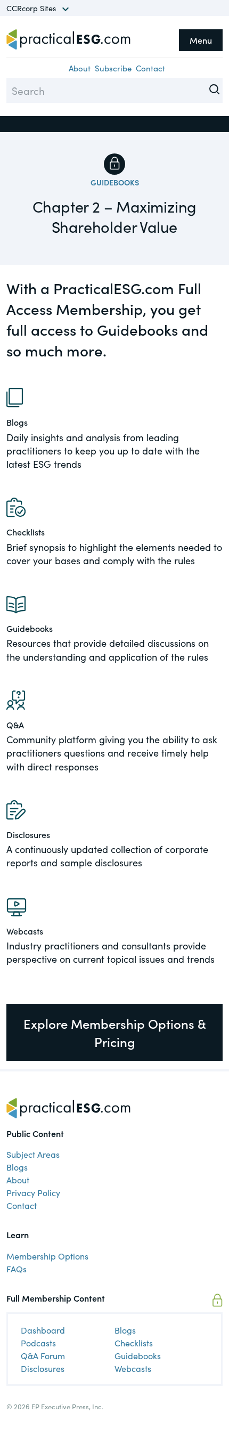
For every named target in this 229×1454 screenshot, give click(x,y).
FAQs (16, 1268)
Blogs (17, 1167)
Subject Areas (33, 1154)
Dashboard (43, 1330)
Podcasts (38, 1343)
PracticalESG (68, 39)
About (80, 68)
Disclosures (42, 1368)
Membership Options (47, 1256)
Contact (150, 68)
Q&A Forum (43, 1355)
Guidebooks (115, 182)
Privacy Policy (33, 1192)
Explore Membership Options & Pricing (114, 1032)
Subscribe (113, 68)
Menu (201, 40)
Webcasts (132, 1368)
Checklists (133, 1343)
